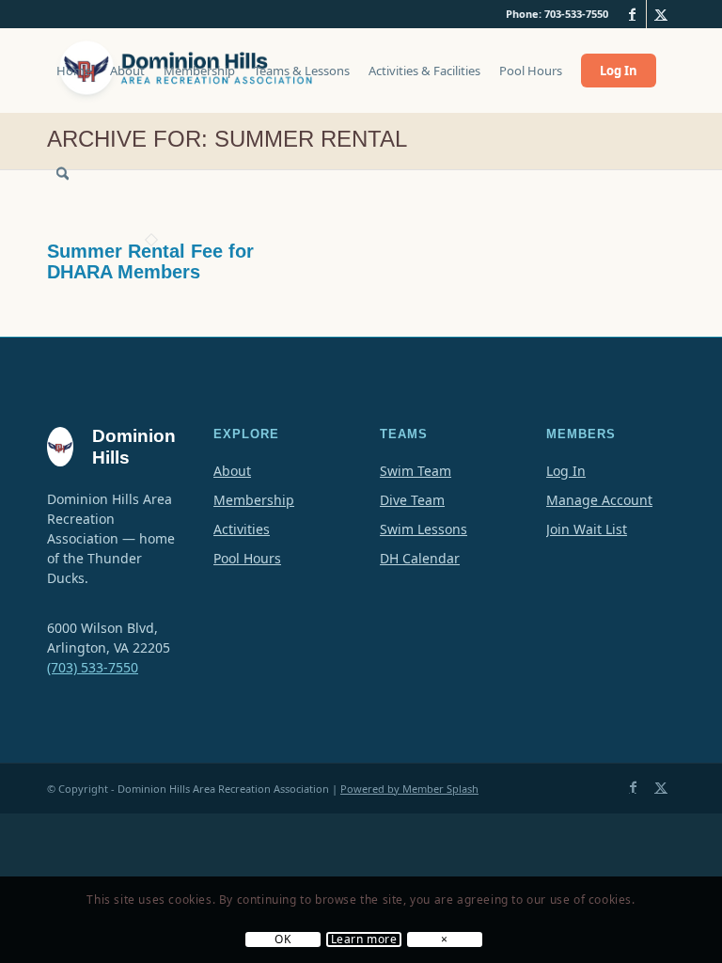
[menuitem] (74, 80)
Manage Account (599, 500)
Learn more (364, 939)
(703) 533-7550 (92, 667)
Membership (253, 500)
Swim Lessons (423, 529)
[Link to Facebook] (632, 14)
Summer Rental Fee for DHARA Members (150, 261)
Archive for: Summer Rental (227, 138)
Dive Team (412, 500)
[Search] (62, 174)
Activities (241, 529)
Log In (566, 471)
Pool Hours (247, 558)
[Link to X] (661, 14)
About (232, 471)
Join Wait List (586, 529)
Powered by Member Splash (409, 788)
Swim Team (415, 471)
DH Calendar (420, 558)
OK (282, 939)
